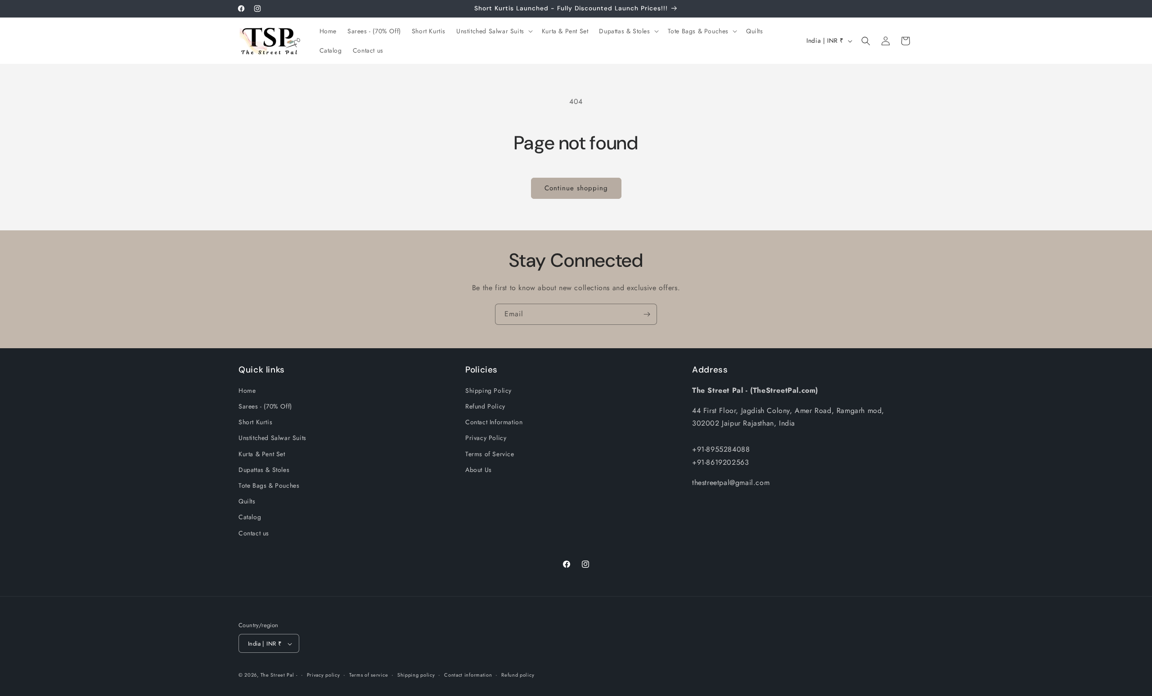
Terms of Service (489, 453)
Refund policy (517, 674)
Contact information (468, 674)
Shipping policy (416, 674)
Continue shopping (576, 188)
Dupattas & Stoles (263, 469)
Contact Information (493, 422)
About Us (478, 469)
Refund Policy (485, 406)
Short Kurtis (255, 422)
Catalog (249, 517)
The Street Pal (277, 675)
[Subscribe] (647, 314)
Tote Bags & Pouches (268, 485)
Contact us (253, 533)
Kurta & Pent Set (261, 453)
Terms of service (368, 674)
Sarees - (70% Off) (265, 406)
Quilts (247, 501)
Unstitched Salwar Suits (272, 438)
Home (247, 390)
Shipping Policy (488, 390)
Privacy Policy (485, 438)
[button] (493, 31)
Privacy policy (323, 674)
